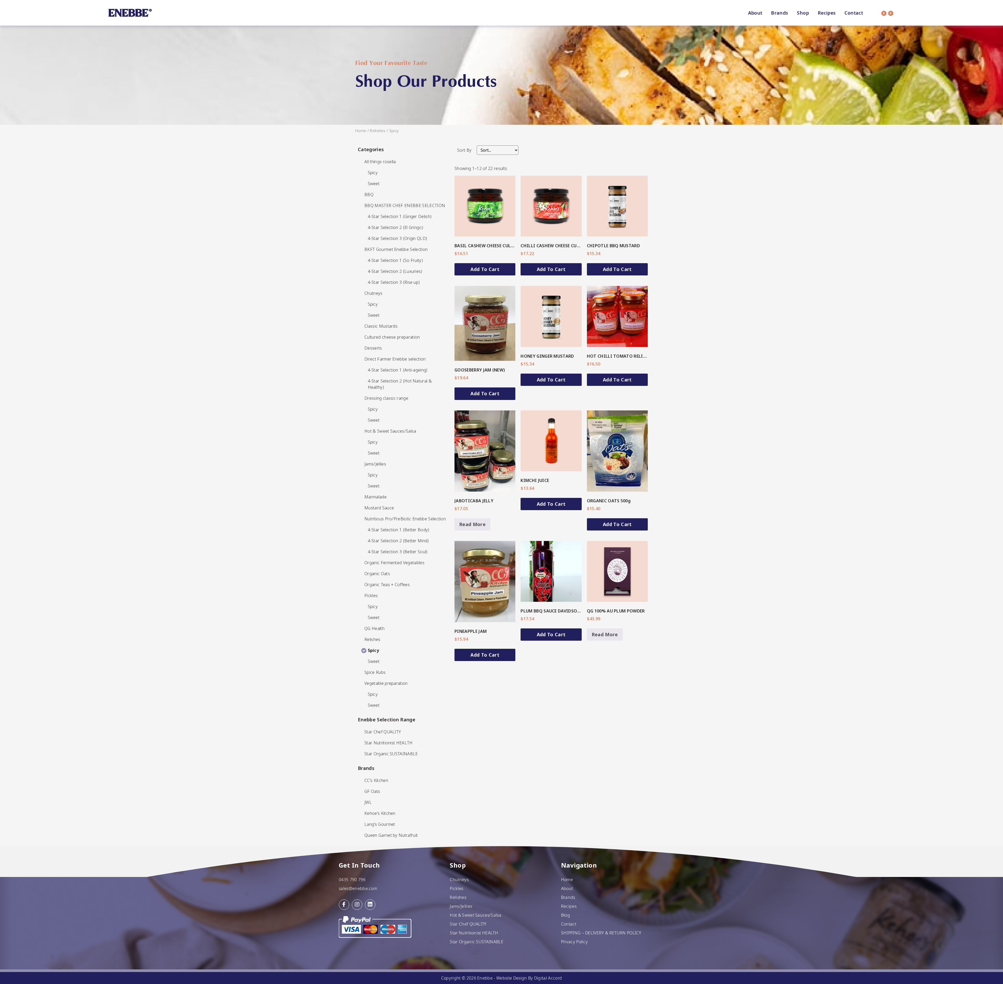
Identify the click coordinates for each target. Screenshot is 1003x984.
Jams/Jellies (461, 906)
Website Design (511, 978)
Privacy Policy (574, 942)
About (755, 13)
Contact (853, 13)
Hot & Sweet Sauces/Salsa (475, 915)
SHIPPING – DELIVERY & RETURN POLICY (601, 933)
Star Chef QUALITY (468, 924)
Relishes (378, 130)
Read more (472, 524)
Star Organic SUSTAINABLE (476, 942)
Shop (803, 13)
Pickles (456, 888)
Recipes (827, 13)
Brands (779, 13)
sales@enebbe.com (358, 888)
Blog (565, 915)
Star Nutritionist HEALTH (474, 933)
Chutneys (459, 879)
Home (360, 130)
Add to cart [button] (484, 269)
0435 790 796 (352, 879)
